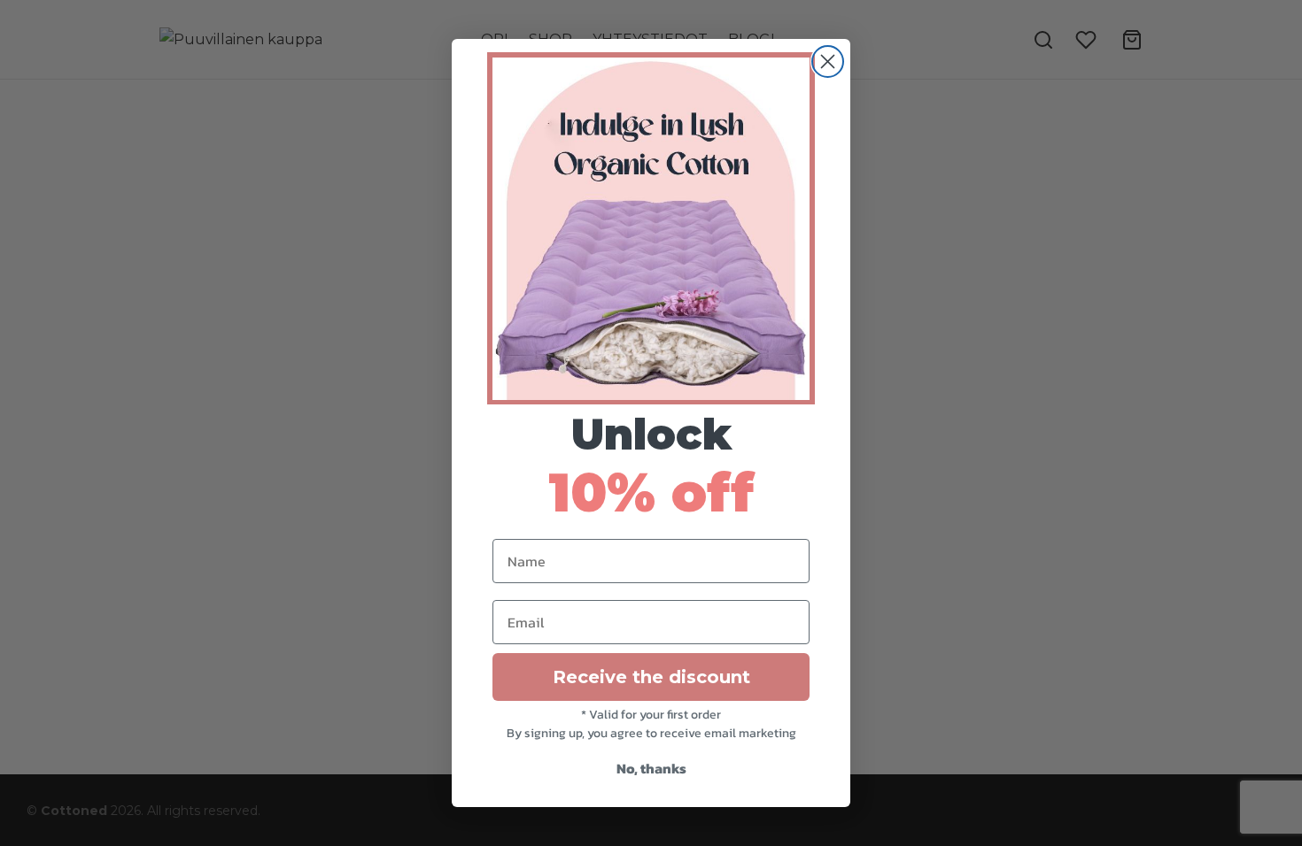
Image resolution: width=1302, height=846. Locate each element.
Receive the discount (651, 677)
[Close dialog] (827, 61)
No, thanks (651, 768)
